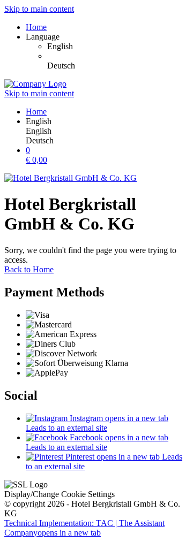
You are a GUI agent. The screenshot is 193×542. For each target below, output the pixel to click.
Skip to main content (39, 8)
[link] (118, 46)
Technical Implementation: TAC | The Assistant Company (84, 527)
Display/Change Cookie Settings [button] (59, 494)
